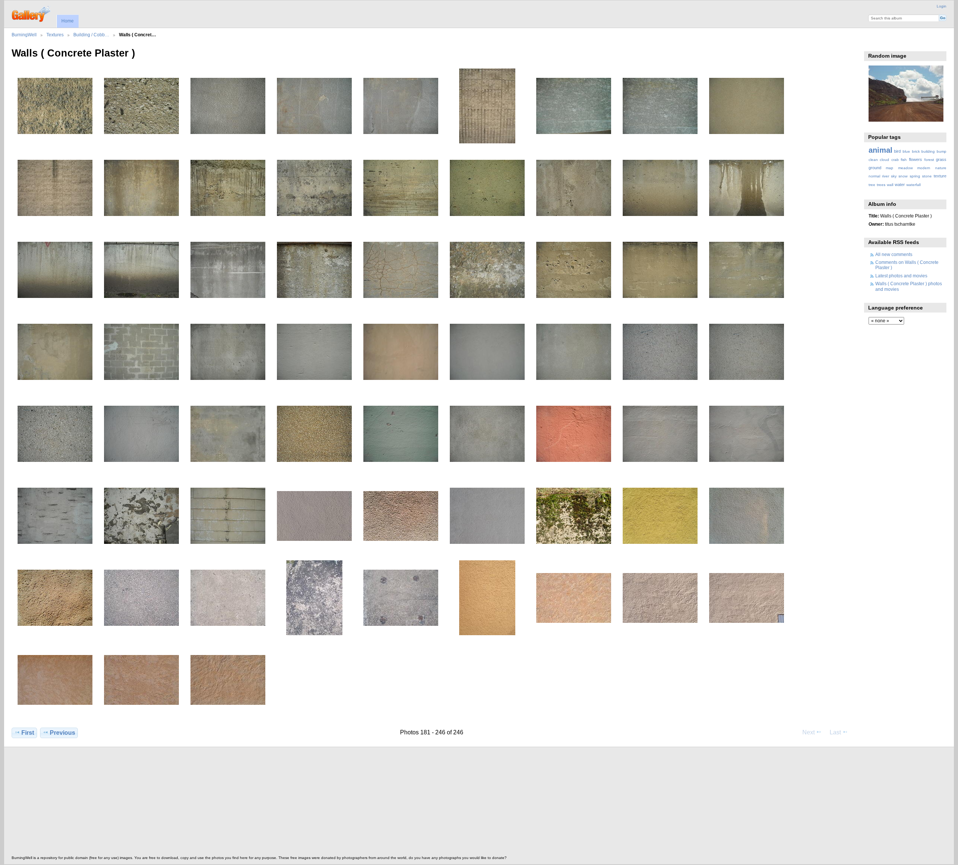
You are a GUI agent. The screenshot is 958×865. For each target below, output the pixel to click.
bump (941, 151)
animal (881, 150)
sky (894, 176)
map (889, 168)
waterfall (913, 185)
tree (872, 185)
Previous (62, 733)
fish (904, 160)
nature (940, 168)
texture (940, 176)
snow (902, 176)
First (27, 733)
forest (929, 160)
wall (890, 185)
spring (915, 176)
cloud (884, 160)
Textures (55, 34)
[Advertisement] (236, 803)
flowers (915, 159)
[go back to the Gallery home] (32, 13)
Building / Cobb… (91, 34)
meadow (905, 168)
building (928, 151)
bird (897, 151)
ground (875, 167)
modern (923, 168)
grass (941, 159)
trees (881, 185)
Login (941, 6)
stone (927, 176)
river (885, 176)
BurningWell (24, 34)
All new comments (893, 254)
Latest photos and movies (901, 275)
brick (916, 151)
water (900, 184)
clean (873, 160)
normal (874, 176)
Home (67, 21)
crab (895, 160)
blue (906, 151)
